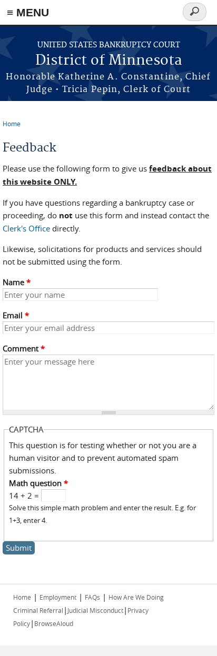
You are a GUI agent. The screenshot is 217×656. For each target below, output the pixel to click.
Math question (38, 483)
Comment (24, 348)
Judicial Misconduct (95, 610)
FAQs (92, 597)
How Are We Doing (136, 597)
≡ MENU (28, 12)
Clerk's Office (26, 228)
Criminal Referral (38, 610)
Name (17, 282)
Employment (58, 597)
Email (16, 315)
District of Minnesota (108, 60)
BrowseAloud (53, 623)
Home (12, 123)
